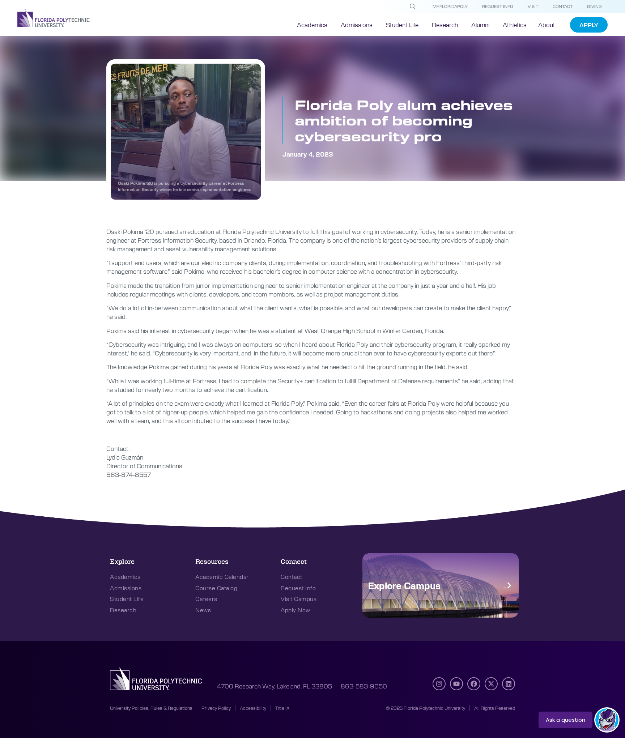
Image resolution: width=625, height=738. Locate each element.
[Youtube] (456, 683)
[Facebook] (473, 683)
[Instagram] (439, 683)
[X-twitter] (491, 683)
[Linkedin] (508, 683)
